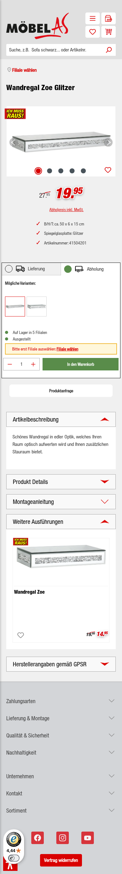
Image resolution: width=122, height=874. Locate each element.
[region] (61, 141)
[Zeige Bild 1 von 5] (38, 170)
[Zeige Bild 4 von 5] (72, 170)
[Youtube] (88, 838)
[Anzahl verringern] (9, 364)
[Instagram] (63, 838)
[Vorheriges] (13, 141)
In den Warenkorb (80, 364)
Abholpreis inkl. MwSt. (66, 209)
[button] (61, 697)
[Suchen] (108, 50)
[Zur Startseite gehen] (30, 25)
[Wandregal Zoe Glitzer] (61, 141)
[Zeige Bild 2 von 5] (49, 170)
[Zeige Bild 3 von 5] (61, 170)
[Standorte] (108, 18)
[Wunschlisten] (92, 32)
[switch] (13, 858)
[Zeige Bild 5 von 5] (83, 170)
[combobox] (54, 50)
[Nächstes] (108, 141)
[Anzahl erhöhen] (33, 364)
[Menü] (92, 18)
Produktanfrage (61, 391)
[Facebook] (38, 838)
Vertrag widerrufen (61, 860)
